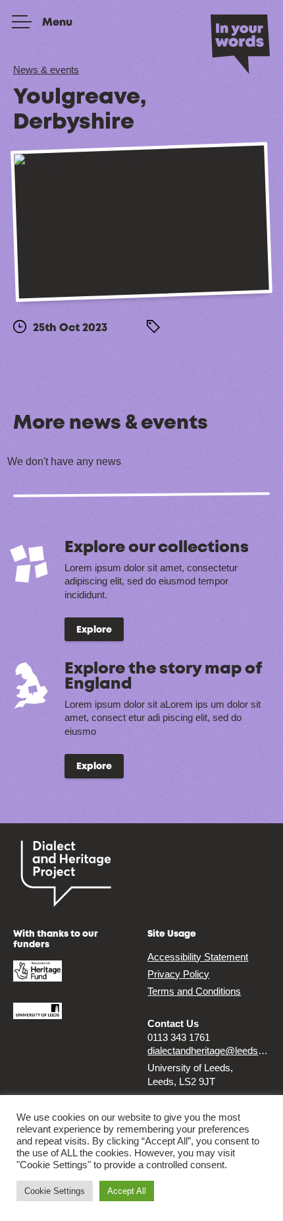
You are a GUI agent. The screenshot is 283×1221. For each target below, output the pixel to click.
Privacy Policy (178, 974)
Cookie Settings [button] (54, 1191)
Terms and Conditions (194, 991)
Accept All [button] (126, 1191)
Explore (94, 630)
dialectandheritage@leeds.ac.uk (208, 1050)
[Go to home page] (240, 43)
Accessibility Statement (197, 956)
